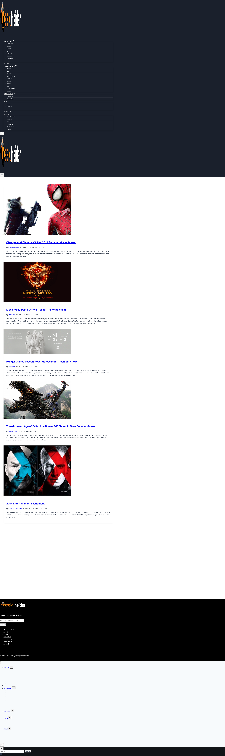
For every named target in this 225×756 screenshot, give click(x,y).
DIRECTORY (8, 111)
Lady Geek (9, 53)
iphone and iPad (11, 76)
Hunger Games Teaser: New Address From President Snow (41, 361)
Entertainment (10, 43)
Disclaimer (7, 637)
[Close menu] (0, 662)
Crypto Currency (11, 88)
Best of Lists (10, 99)
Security (9, 81)
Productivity (10, 56)
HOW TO (9, 104)
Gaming (9, 48)
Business (9, 61)
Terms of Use (8, 641)
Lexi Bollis (11, 315)
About (6, 632)
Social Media (10, 58)
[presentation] (58, 210)
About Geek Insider (11, 116)
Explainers (9, 106)
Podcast (9, 129)
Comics (9, 46)
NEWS (6, 63)
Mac (8, 71)
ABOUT (6, 729)
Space (8, 86)
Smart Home (10, 78)
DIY (8, 109)
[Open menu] (2, 175)
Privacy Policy (10, 124)
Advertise (9, 119)
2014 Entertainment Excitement (25, 503)
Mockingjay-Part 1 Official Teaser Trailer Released (36, 309)
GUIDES (6, 718)
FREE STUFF (7, 711)
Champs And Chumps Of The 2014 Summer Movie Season (41, 242)
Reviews (9, 91)
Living (8, 51)
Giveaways (10, 96)
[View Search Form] (2, 133)
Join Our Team (10, 126)
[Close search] (2, 748)
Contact (9, 121)
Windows (9, 68)
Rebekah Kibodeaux (15, 508)
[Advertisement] (52, 544)
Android (9, 73)
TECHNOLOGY (8, 688)
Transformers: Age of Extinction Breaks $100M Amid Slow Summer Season (51, 426)
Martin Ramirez (13, 247)
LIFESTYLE (7, 667)
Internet (9, 83)
